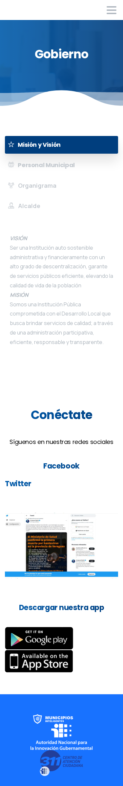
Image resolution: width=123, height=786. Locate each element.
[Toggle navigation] (111, 10)
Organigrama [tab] (36, 185)
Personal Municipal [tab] (46, 165)
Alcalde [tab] (28, 206)
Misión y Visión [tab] (39, 145)
